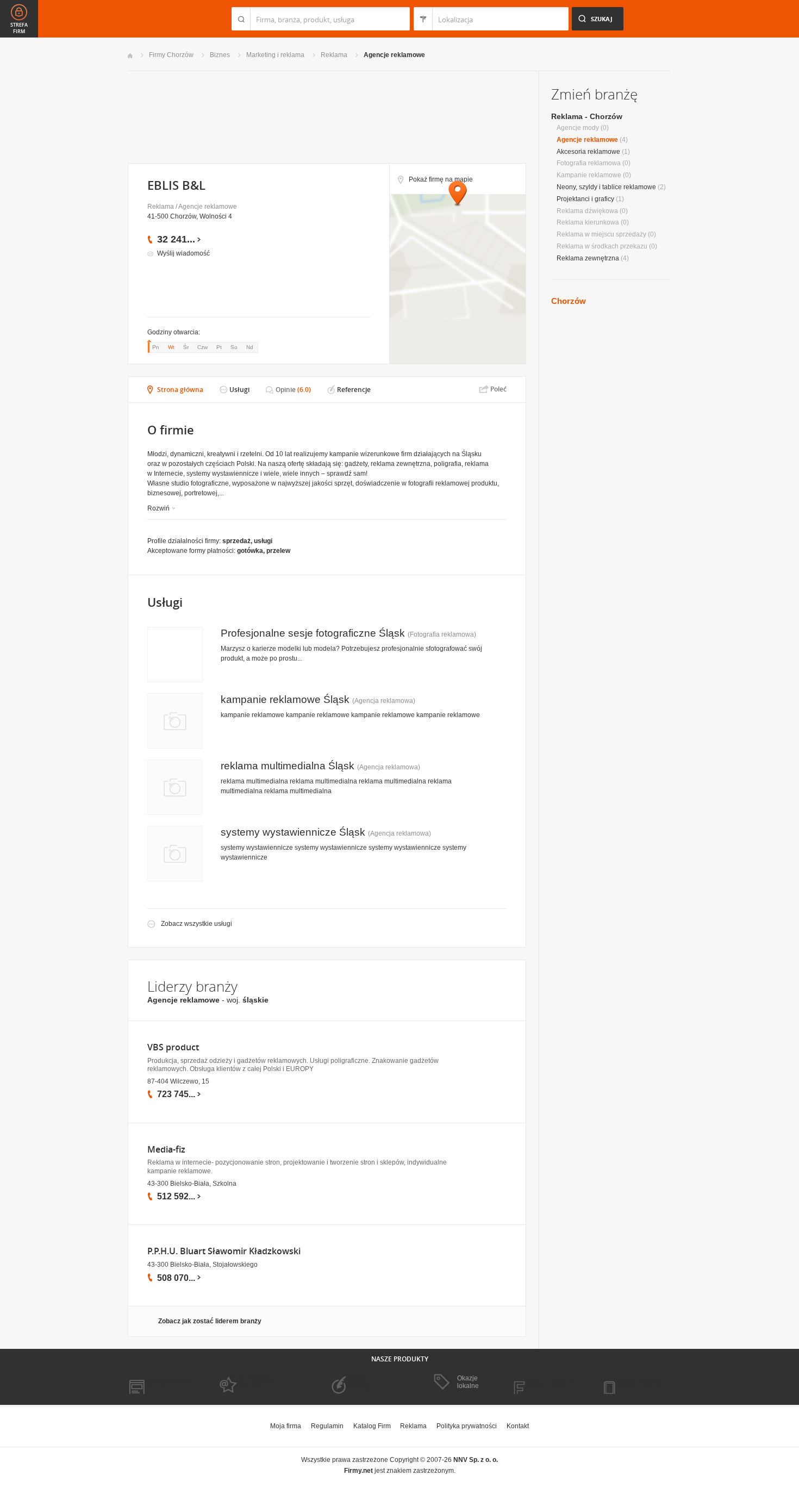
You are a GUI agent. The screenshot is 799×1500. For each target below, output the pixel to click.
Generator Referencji (354, 1382)
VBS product (173, 1047)
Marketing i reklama (275, 55)
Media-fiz (166, 1149)
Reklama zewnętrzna (588, 258)
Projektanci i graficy (585, 199)
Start (130, 55)
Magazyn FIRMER (546, 1382)
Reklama (334, 55)
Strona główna (180, 389)
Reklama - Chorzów (586, 116)
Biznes (220, 55)
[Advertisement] (326, 116)
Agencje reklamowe (394, 55)
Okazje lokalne (468, 1382)
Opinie (286, 389)
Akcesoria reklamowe (588, 151)
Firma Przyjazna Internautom (252, 1382)
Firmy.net (160, 18)
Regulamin (327, 1426)
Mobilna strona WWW (159, 1382)
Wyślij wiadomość (183, 253)
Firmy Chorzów (171, 55)
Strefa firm (19, 28)
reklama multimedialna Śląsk (287, 765)
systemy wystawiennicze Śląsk (293, 832)
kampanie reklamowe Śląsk (285, 699)
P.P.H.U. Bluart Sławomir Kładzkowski (224, 1251)
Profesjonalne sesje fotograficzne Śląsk (313, 633)
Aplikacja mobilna (634, 1382)
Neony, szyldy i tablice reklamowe (606, 187)
